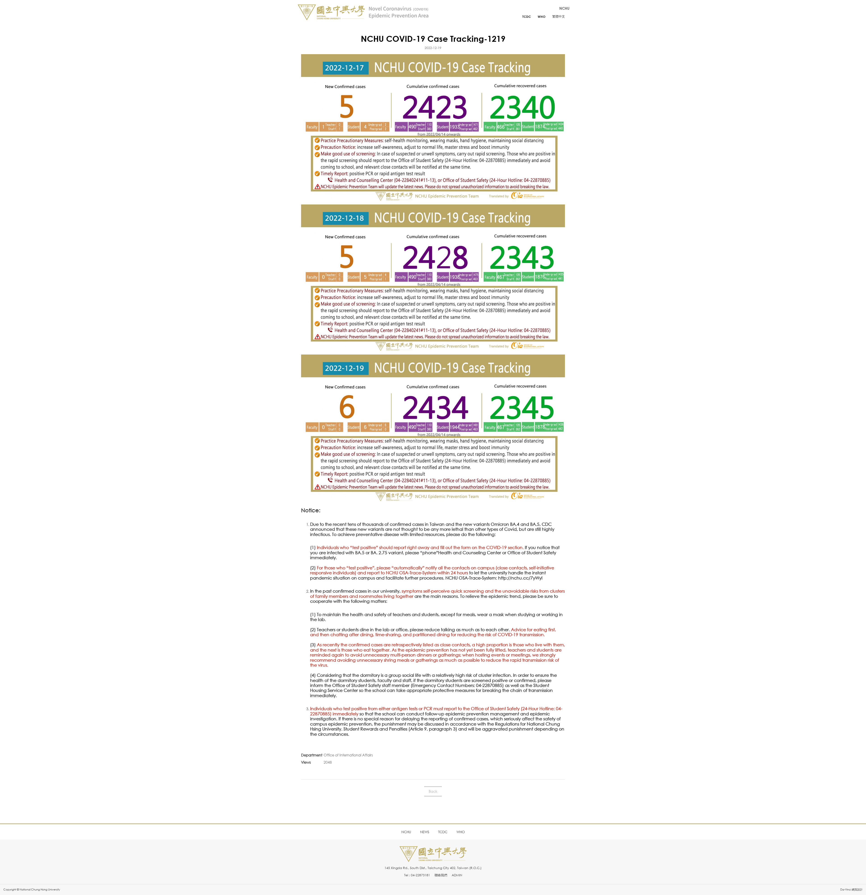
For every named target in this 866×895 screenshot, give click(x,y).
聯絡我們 (441, 875)
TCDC (526, 17)
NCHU (564, 8)
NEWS (424, 832)
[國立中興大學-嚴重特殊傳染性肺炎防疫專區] (363, 12)
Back (433, 791)
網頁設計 (857, 889)
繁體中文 (558, 16)
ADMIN (457, 875)
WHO (542, 17)
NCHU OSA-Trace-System (470, 577)
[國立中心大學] (433, 859)
